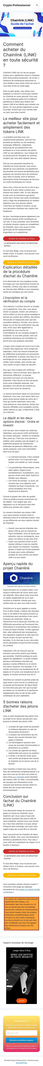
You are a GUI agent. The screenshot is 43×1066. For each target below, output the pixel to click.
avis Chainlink (18, 777)
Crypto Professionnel (16, 5)
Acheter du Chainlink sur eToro (21, 239)
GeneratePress (21, 1063)
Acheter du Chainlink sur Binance (21, 262)
